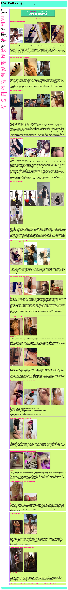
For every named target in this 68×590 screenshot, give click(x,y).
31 (53, 583)
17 (31, 583)
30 (52, 583)
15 (28, 583)
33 (56, 583)
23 (40, 583)
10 (20, 583)
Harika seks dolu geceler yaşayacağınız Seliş (22, 547)
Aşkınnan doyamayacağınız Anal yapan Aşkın (22, 380)
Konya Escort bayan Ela (17, 347)
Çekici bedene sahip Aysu (17, 513)
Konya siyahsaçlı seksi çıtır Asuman (19, 57)
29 (50, 583)
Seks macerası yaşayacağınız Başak (19, 241)
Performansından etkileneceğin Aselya (20, 418)
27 (47, 583)
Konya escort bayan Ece (16, 138)
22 (39, 583)
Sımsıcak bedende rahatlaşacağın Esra (20, 316)
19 (34, 583)
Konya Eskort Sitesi (5, 6)
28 (48, 583)
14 (26, 583)
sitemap (2, 588)
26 (45, 583)
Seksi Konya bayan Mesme (17, 21)
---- (10, 44)
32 (55, 583)
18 (32, 583)
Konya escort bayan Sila (16, 90)
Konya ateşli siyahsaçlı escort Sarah (19, 276)
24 (42, 583)
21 (37, 583)
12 (23, 583)
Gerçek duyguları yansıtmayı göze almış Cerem (23, 451)
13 (24, 583)
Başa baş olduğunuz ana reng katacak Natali (22, 481)
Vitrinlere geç (38, 18)
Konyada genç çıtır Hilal (16, 181)
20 (36, 583)
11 (21, 583)
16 (29, 583)
